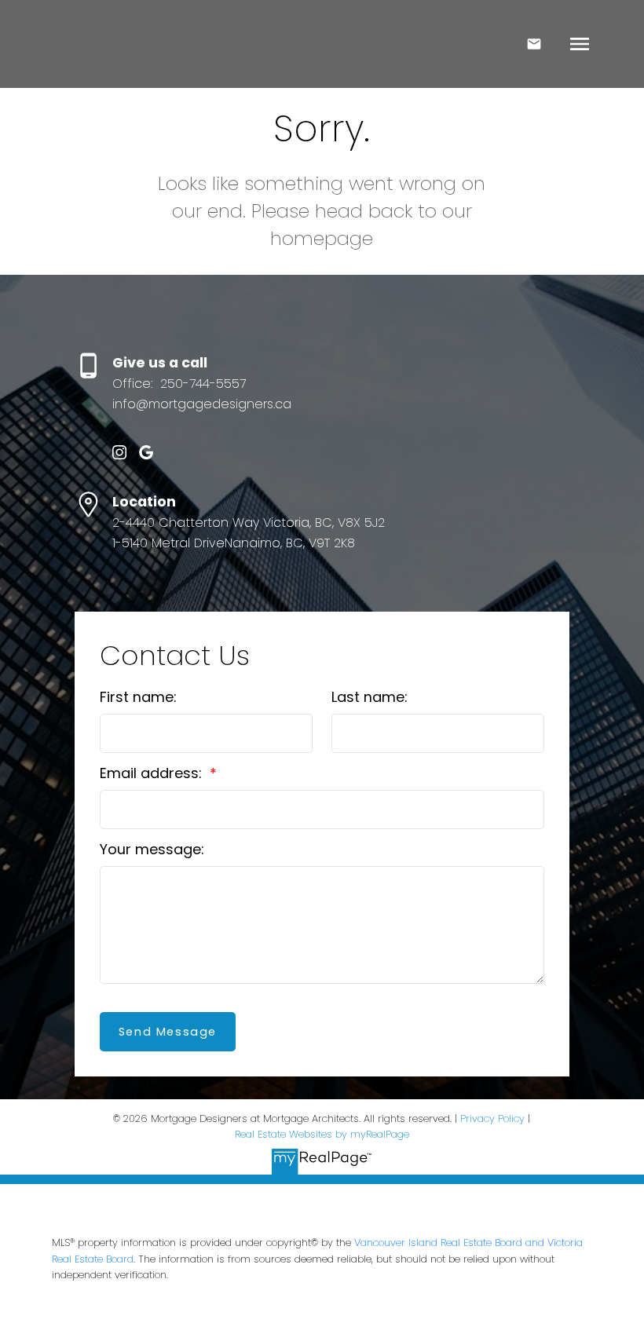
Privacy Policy (492, 1118)
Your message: (152, 849)
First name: (138, 697)
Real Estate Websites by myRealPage (322, 1134)
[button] (119, 452)
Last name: (369, 697)
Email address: (153, 773)
